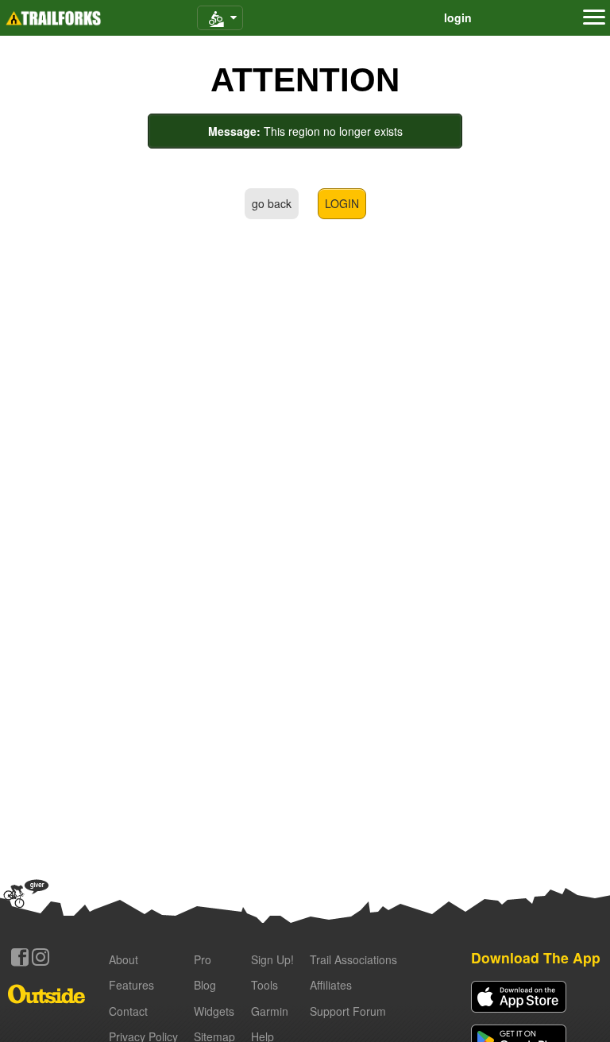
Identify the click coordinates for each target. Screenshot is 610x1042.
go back (271, 203)
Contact (128, 1011)
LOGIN (342, 203)
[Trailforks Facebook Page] (20, 957)
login (458, 17)
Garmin (269, 1011)
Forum (348, 1011)
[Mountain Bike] (220, 18)
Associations (353, 959)
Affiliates (331, 985)
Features (131, 985)
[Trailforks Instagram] (40, 957)
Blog (205, 985)
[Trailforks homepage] (53, 18)
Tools (264, 985)
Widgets (214, 1011)
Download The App (535, 957)
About (123, 959)
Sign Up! (272, 959)
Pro (202, 959)
